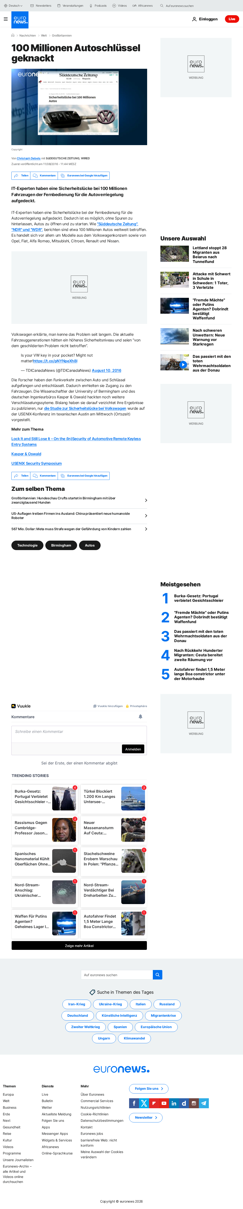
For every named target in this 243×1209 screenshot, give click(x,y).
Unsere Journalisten (18, 1160)
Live (232, 19)
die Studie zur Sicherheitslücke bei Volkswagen (85, 408)
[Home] (12, 35)
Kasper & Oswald (26, 453)
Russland (167, 1004)
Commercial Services (97, 1101)
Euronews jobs (92, 1133)
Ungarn (104, 1038)
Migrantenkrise (163, 1015)
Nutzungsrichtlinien (96, 1107)
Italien (141, 1004)
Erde (6, 1114)
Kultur (7, 1140)
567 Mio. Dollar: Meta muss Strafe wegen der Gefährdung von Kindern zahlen (71, 529)
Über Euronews (92, 1094)
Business (9, 1107)
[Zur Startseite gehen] (19, 19)
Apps (46, 1127)
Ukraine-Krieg (110, 1004)
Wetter (47, 1107)
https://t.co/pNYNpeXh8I (55, 361)
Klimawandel (134, 1038)
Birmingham (61, 545)
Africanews (50, 1147)
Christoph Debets (29, 158)
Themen (9, 1086)
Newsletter (144, 1117)
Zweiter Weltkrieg (85, 1027)
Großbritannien (62, 35)
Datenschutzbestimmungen (102, 1120)
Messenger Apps (55, 1133)
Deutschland (77, 1015)
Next (6, 1120)
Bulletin (47, 1101)
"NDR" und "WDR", (27, 229)
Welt (44, 35)
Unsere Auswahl (183, 238)
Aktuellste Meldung (56, 1114)
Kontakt (87, 1127)
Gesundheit (11, 1127)
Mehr (85, 1086)
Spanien (120, 1027)
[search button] (162, 5)
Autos (90, 545)
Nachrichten (27, 35)
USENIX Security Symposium (36, 463)
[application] (79, 107)
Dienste (48, 1086)
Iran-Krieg (76, 1004)
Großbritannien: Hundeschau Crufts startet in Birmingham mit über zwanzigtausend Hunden (63, 500)
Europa (8, 1094)
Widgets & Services (57, 1140)
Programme (12, 1153)
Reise (7, 1133)
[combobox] (186, 5)
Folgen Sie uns (53, 1120)
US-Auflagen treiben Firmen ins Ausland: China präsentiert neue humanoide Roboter (70, 515)
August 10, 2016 (106, 370)
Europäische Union (156, 1027)
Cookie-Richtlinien (94, 1114)
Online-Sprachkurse (57, 1153)
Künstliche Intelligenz (119, 1015)
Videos (8, 1147)
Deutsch (14, 5)
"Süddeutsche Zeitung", (117, 223)
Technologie (27, 545)
